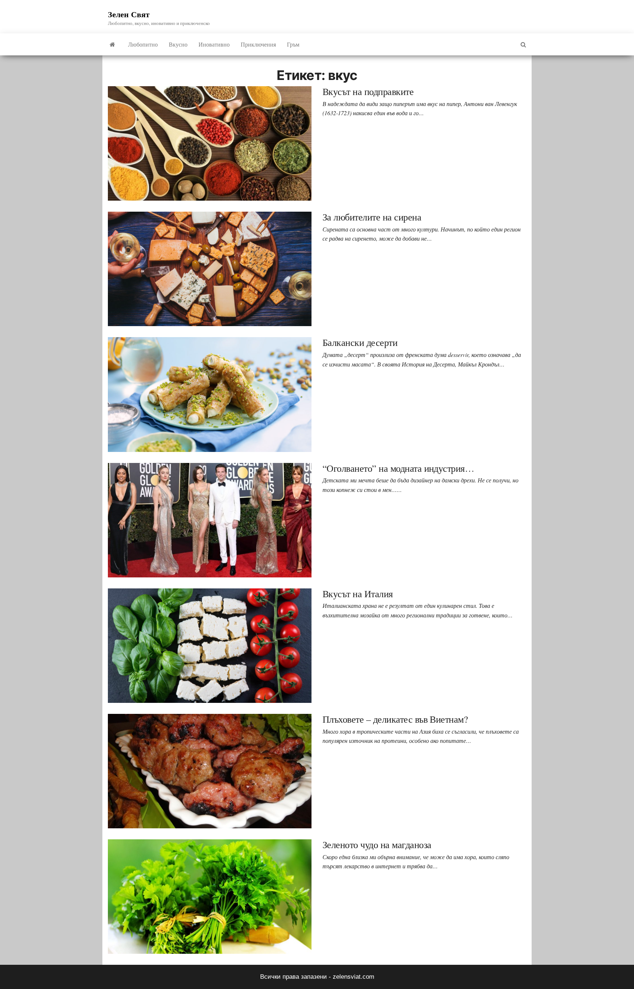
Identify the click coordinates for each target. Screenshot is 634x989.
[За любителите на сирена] (209, 268)
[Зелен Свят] (112, 44)
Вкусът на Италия (358, 593)
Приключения (258, 44)
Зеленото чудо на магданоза (377, 844)
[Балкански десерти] (209, 394)
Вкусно (178, 44)
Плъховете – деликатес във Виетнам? (395, 719)
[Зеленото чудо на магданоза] (209, 896)
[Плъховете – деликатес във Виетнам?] (209, 770)
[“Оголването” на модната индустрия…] (209, 519)
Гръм (293, 44)
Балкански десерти (360, 342)
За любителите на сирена (372, 217)
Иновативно (214, 44)
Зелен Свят (129, 14)
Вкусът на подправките (368, 91)
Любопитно (143, 44)
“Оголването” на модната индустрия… (398, 468)
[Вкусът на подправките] (209, 143)
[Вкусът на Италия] (209, 645)
